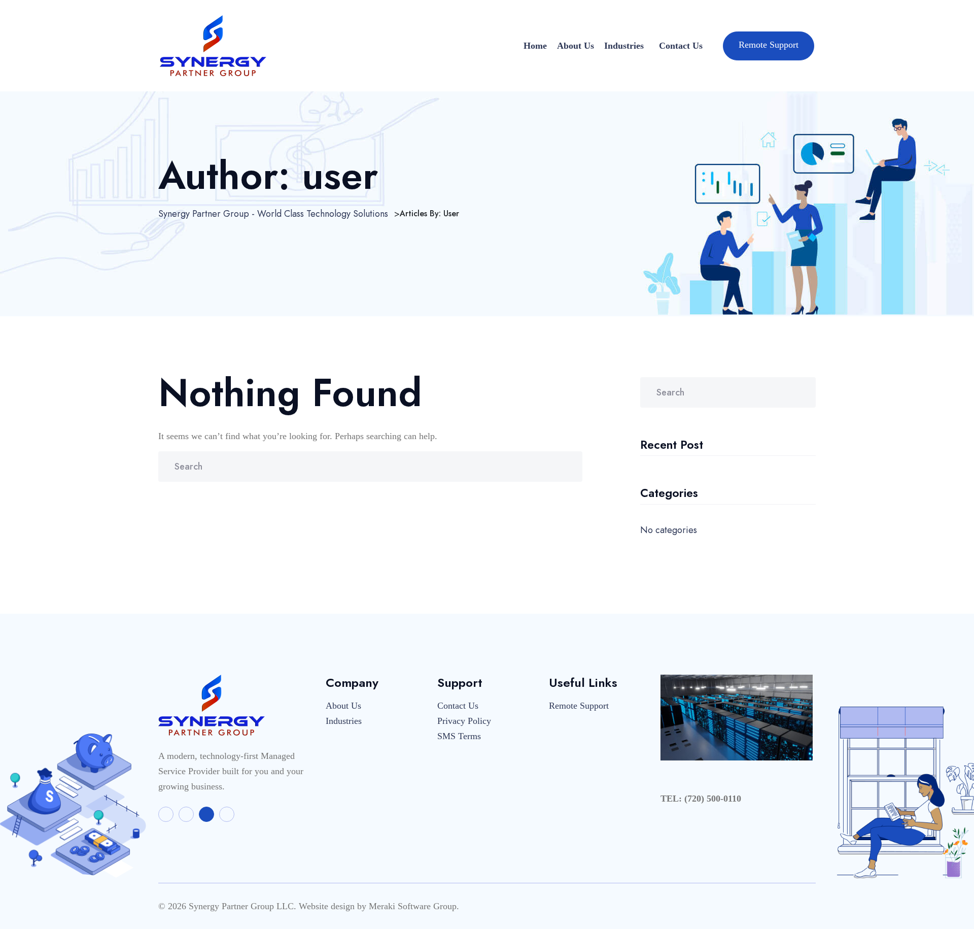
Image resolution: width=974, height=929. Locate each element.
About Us (575, 46)
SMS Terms (459, 736)
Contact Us (681, 46)
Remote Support (768, 45)
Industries (624, 46)
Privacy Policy (464, 721)
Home (535, 46)
